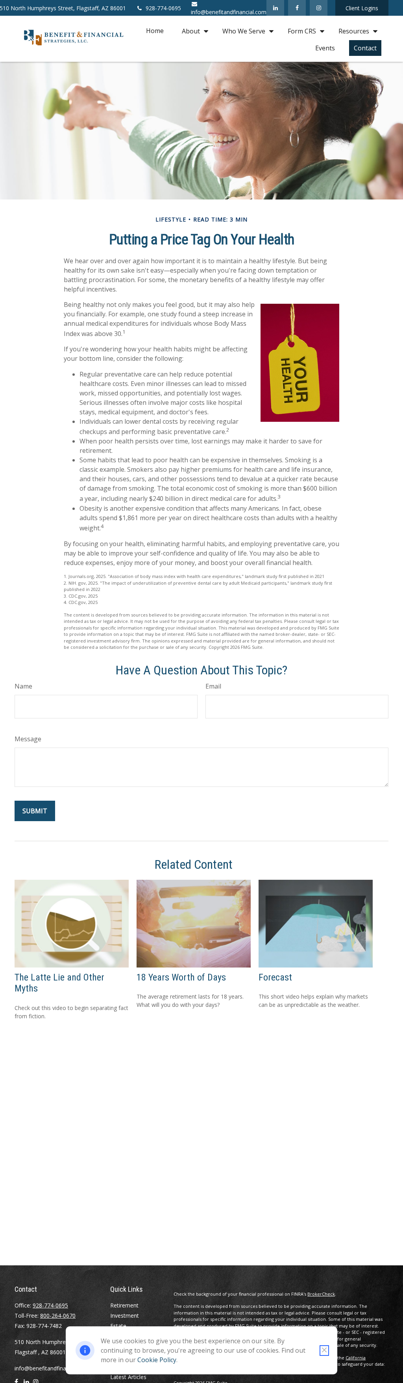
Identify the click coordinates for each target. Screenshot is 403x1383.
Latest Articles (128, 1377)
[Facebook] (297, 8)
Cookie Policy (156, 1359)
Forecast (275, 977)
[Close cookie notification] (324, 1350)
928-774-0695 (163, 8)
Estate (118, 1325)
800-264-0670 (58, 1315)
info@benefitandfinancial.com (52, 1368)
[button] (155, 30)
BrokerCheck (321, 1294)
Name (23, 686)
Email (213, 686)
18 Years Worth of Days (181, 977)
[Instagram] (318, 8)
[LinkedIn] (275, 8)
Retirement (124, 1305)
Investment (124, 1315)
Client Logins (362, 8)
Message (28, 739)
